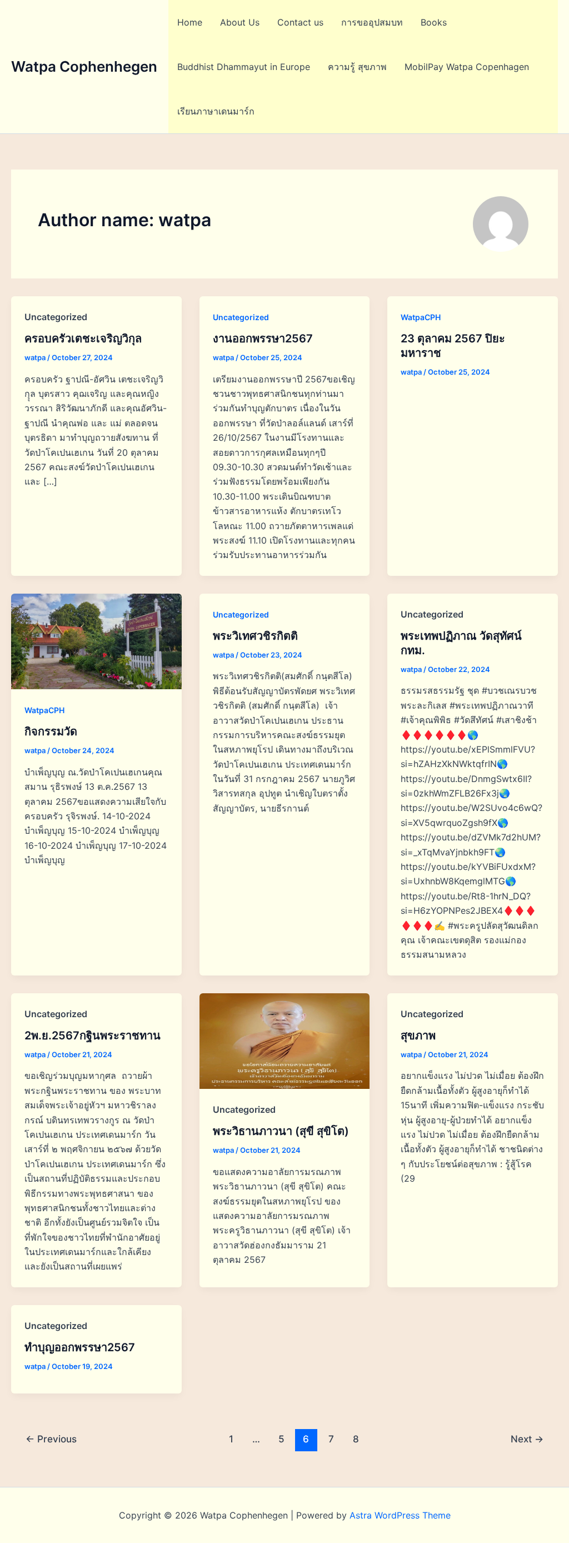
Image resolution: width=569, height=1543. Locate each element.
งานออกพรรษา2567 (263, 338)
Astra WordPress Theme (400, 1515)
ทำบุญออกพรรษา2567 (79, 1347)
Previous (51, 1439)
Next (527, 1439)
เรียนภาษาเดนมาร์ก (215, 111)
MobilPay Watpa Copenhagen (467, 66)
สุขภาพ (418, 1035)
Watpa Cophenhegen (84, 66)
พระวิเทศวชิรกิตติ (255, 636)
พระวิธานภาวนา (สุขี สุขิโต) (281, 1131)
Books (434, 22)
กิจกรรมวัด (50, 731)
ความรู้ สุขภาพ (357, 66)
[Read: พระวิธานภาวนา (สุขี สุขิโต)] (284, 1040)
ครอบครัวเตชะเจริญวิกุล (83, 338)
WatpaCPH (421, 317)
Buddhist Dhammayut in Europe (243, 66)
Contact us (300, 22)
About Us (239, 22)
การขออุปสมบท (372, 22)
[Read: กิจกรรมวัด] (96, 640)
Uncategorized (241, 317)
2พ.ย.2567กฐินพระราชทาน (92, 1035)
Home (189, 22)
